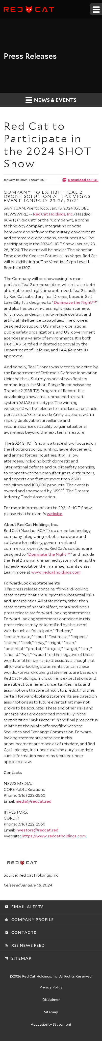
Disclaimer (51, 1000)
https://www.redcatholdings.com (54, 835)
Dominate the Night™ (75, 302)
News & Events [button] (54, 99)
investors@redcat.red (37, 829)
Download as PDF (83, 179)
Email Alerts (24, 906)
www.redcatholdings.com (55, 572)
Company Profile (29, 919)
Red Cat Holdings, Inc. (53, 213)
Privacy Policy (51, 987)
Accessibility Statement (51, 1025)
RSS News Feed (25, 945)
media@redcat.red (33, 801)
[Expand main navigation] (96, 9)
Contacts (20, 932)
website (54, 513)
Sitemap (18, 958)
